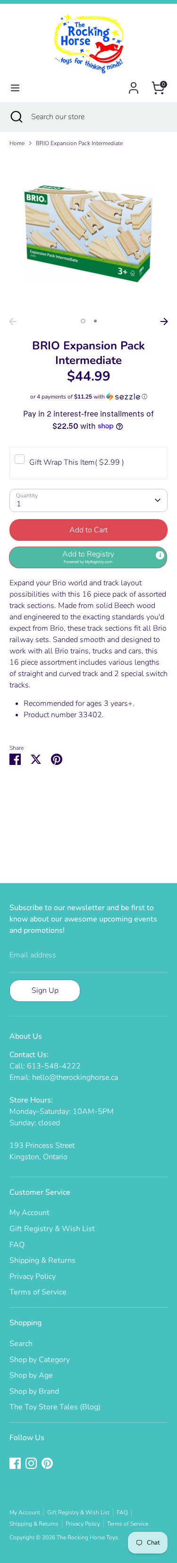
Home (17, 143)
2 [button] (95, 321)
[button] (88, 396)
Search (21, 1343)
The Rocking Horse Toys (87, 1537)
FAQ (17, 1245)
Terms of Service (38, 1292)
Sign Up (45, 990)
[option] (88, 234)
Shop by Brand (34, 1391)
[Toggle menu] (15, 87)
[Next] (164, 321)
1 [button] (83, 321)
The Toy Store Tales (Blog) (55, 1407)
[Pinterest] (47, 1463)
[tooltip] (160, 555)
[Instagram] (31, 1463)
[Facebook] (15, 1463)
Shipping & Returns (42, 1260)
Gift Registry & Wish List (52, 1229)
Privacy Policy (32, 1276)
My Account (29, 1212)
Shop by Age (31, 1375)
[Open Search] (15, 117)
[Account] (133, 84)
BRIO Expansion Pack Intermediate (79, 143)
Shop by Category (39, 1360)
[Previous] (12, 321)
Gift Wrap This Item (76, 462)
